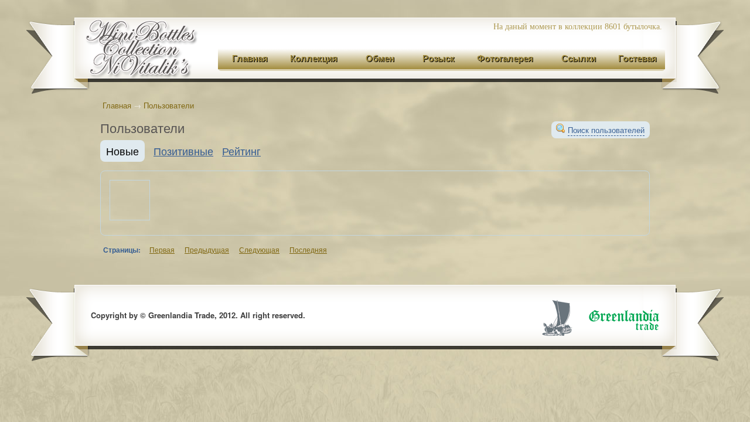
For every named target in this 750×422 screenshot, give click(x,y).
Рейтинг (241, 150)
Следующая (259, 249)
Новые (122, 150)
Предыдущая (207, 249)
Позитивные (183, 150)
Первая (162, 249)
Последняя (308, 249)
